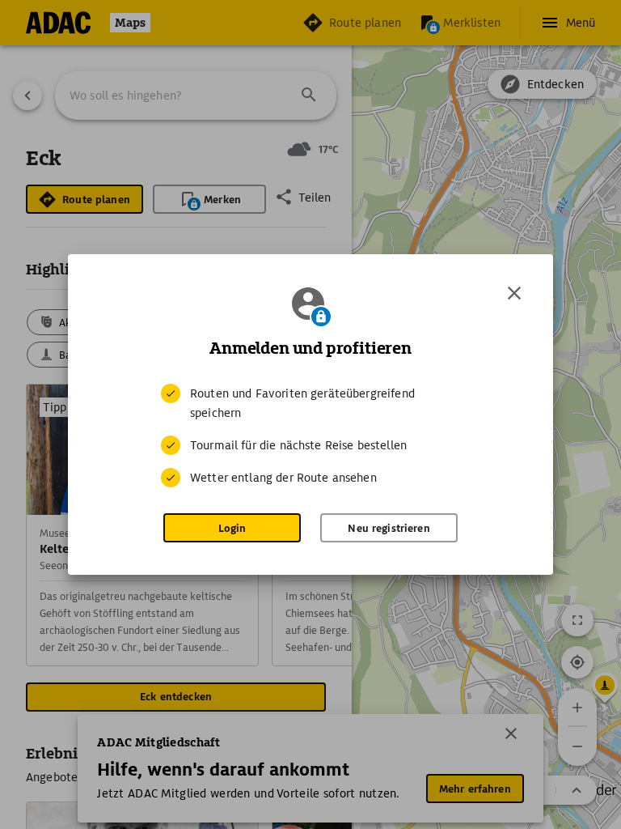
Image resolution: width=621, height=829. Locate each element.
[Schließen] (514, 293)
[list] (310, 435)
